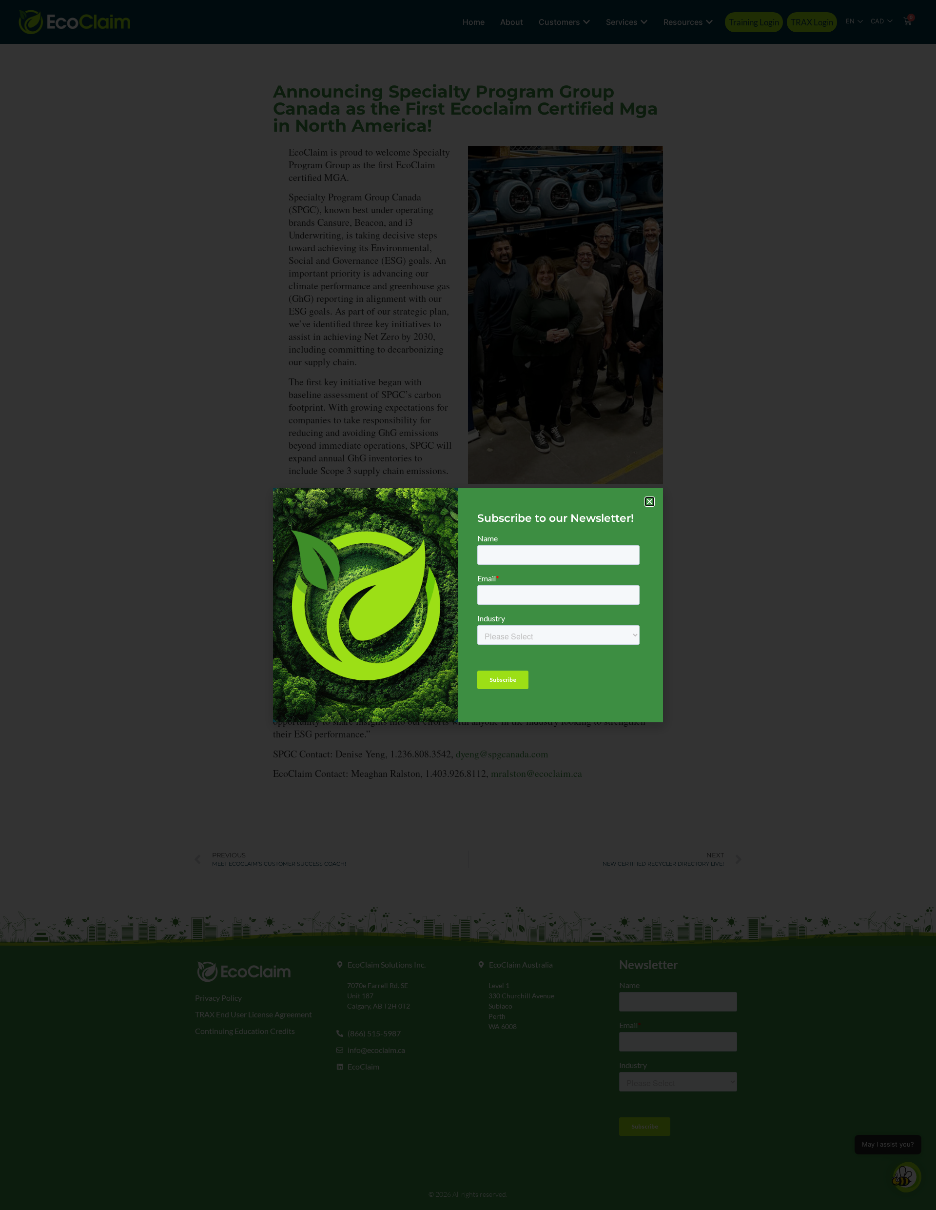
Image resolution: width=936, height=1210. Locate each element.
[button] (649, 501)
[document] (468, 605)
